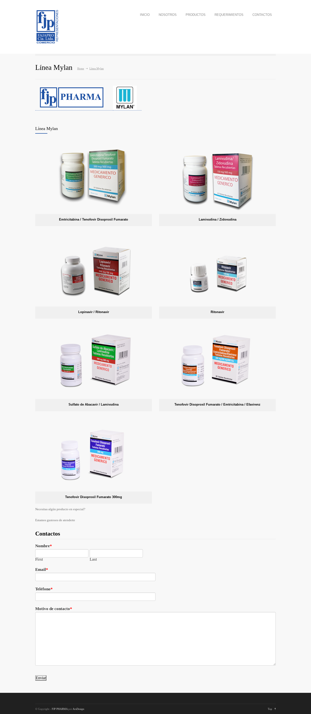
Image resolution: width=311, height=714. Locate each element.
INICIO (145, 15)
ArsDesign (78, 708)
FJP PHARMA (60, 708)
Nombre (42, 546)
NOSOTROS (168, 15)
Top (270, 708)
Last (93, 559)
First (39, 559)
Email (40, 570)
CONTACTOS (262, 15)
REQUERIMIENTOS (229, 15)
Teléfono (43, 589)
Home (80, 68)
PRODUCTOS (196, 15)
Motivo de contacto (52, 609)
